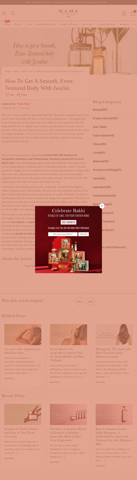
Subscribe (83, 234)
